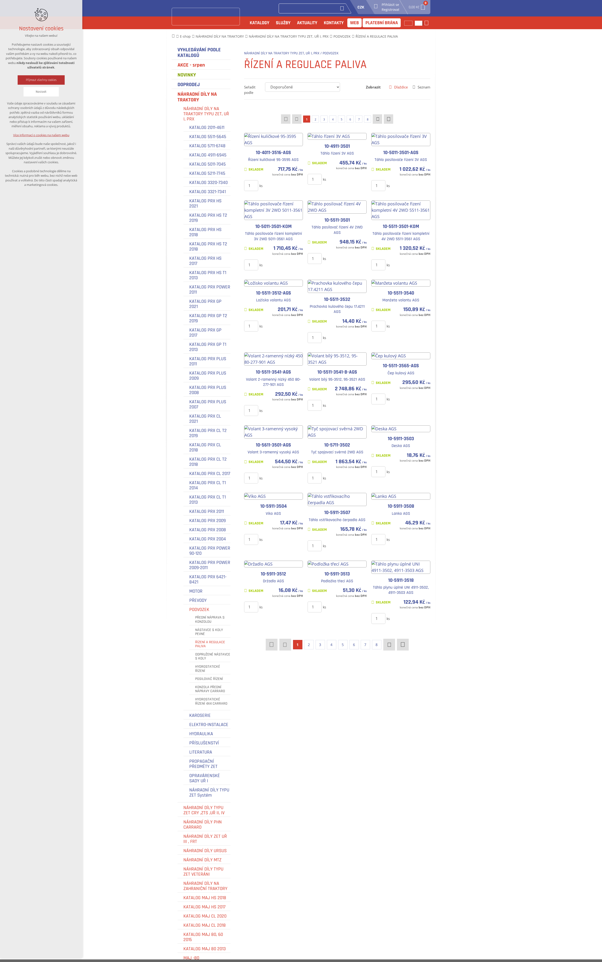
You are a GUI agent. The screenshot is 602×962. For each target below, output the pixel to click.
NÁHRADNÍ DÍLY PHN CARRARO (202, 824)
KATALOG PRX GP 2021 (205, 304)
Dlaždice (401, 87)
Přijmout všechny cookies (41, 80)
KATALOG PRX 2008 (207, 529)
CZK (360, 7)
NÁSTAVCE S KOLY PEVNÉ (209, 632)
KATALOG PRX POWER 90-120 (209, 551)
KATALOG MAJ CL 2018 (204, 925)
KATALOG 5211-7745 (207, 173)
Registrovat (390, 9)
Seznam (424, 87)
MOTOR (195, 591)
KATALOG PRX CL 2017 (209, 473)
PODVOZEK (199, 609)
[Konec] (388, 119)
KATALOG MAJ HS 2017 (204, 907)
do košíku (278, 185)
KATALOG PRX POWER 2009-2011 (209, 565)
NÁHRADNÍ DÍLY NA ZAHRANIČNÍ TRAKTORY (205, 886)
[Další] (377, 119)
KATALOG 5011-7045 (207, 164)
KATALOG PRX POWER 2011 (209, 289)
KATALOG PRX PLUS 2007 (207, 404)
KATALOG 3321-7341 (207, 191)
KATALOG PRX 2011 (206, 511)
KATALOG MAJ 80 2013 (204, 948)
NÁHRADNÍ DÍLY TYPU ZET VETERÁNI (203, 871)
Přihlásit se (390, 4)
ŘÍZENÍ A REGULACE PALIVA (210, 644)
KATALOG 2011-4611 (206, 127)
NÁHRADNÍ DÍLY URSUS (205, 850)
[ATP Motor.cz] (206, 16)
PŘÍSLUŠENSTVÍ (204, 743)
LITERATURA (200, 752)
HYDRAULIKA (201, 733)
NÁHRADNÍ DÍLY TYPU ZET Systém (209, 792)
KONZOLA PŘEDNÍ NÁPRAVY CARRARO (210, 689)
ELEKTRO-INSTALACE (208, 724)
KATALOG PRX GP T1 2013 (207, 347)
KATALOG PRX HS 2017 (205, 261)
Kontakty (334, 23)
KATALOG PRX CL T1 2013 (207, 500)
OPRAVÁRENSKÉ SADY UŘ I (204, 778)
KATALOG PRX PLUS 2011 (207, 361)
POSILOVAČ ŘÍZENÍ (209, 679)
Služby (283, 23)
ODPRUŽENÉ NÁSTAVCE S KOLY (212, 656)
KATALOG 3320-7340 (208, 182)
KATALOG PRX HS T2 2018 (208, 246)
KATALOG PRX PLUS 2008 (207, 390)
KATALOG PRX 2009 (207, 520)
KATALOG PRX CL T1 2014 (207, 485)
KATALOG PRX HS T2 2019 (208, 218)
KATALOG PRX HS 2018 (205, 232)
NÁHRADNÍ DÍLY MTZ (202, 859)
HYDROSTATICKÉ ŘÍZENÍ (207, 669)
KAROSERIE (200, 715)
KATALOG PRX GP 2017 (205, 332)
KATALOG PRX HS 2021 (205, 203)
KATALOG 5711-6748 (207, 145)
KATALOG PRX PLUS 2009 (207, 376)
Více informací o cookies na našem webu (41, 135)
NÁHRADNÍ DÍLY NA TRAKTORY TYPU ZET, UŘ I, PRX (206, 114)
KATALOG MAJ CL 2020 (204, 916)
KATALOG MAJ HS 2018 (204, 897)
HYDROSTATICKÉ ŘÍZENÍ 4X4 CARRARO (211, 701)
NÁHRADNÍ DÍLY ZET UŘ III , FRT (205, 839)
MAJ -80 (191, 958)
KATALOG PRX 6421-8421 (207, 579)
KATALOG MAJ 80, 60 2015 (203, 937)
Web (354, 23)
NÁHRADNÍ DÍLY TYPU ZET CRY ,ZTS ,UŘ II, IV (204, 810)
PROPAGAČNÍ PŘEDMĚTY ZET (203, 764)
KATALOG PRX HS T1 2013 (207, 275)
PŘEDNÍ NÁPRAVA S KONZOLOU (210, 619)
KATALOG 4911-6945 (207, 155)
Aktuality (307, 23)
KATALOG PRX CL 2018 (205, 447)
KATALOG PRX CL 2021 (205, 419)
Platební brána (381, 23)
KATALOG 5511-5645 (207, 136)
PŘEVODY (198, 600)
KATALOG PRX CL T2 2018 (208, 462)
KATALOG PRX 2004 (207, 539)
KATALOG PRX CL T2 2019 (208, 433)
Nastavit (41, 92)
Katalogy (259, 23)
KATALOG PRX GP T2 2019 (208, 318)
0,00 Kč (417, 6)
